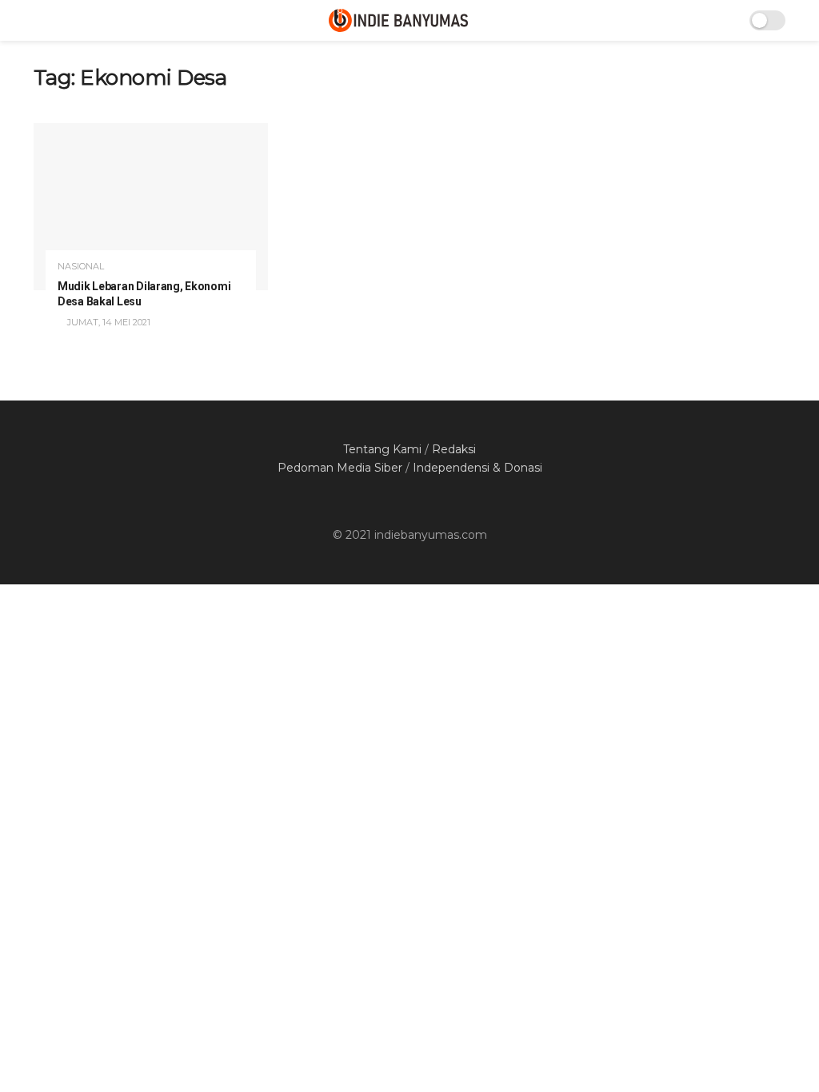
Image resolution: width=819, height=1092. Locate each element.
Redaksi (454, 449)
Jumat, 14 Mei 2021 (107, 322)
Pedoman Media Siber (340, 467)
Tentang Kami (382, 449)
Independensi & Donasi (477, 467)
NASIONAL (81, 266)
